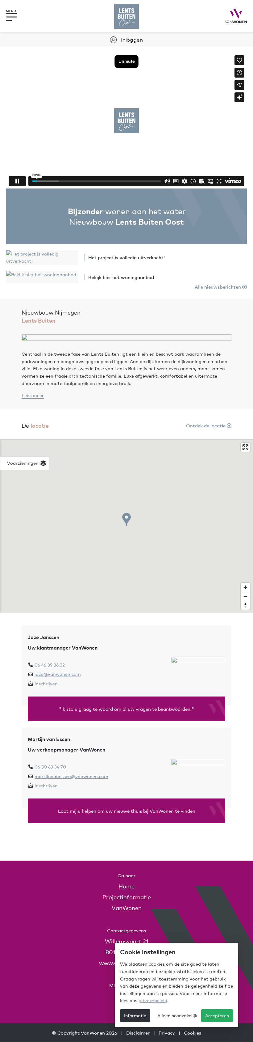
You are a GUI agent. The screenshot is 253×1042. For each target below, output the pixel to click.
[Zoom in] (245, 587)
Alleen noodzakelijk (177, 1015)
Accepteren (217, 1015)
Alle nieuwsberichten (218, 286)
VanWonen (127, 908)
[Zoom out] (245, 596)
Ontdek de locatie (206, 425)
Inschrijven (46, 683)
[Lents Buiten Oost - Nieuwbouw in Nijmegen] (126, 16)
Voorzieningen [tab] (23, 463)
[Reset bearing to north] (245, 605)
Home (126, 886)
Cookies (192, 1032)
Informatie (135, 1015)
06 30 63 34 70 (50, 766)
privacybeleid (153, 1000)
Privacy (167, 1032)
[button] (17, 16)
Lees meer (33, 395)
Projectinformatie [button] (126, 897)
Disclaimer (138, 1032)
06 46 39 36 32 (50, 664)
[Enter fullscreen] (245, 447)
